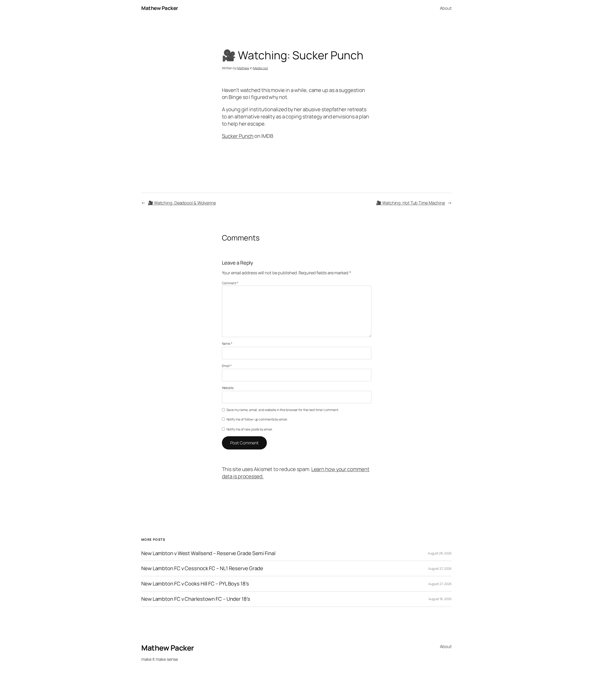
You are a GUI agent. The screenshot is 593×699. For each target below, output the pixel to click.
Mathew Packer (159, 8)
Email (227, 366)
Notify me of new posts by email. (250, 429)
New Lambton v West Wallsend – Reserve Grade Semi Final (208, 553)
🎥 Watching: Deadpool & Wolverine (182, 203)
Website (227, 388)
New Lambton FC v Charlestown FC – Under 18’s (195, 599)
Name (227, 343)
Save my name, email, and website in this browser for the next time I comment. (283, 410)
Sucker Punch (238, 136)
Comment (230, 283)
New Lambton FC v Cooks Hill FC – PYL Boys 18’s (195, 584)
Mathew (243, 68)
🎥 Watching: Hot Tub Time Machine (410, 203)
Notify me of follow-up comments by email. (257, 419)
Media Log (260, 68)
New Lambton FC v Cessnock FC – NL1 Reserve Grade (202, 568)
